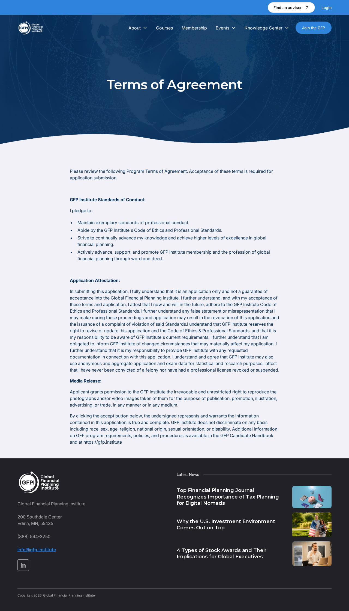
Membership (194, 28)
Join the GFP (313, 27)
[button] (137, 27)
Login (326, 7)
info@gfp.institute (36, 549)
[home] (30, 28)
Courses (164, 28)
